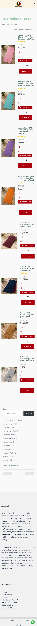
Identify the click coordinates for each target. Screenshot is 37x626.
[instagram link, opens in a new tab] (17, 625)
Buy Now (25, 71)
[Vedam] (18, 4)
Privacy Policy (6, 595)
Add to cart (26, 61)
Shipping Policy (7, 605)
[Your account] (30, 4)
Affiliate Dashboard (8, 608)
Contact (4, 592)
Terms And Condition (9, 602)
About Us (4, 597)
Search (5, 409)
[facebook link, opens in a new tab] (20, 625)
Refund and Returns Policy (11, 600)
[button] (26, 4)
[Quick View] (27, 56)
